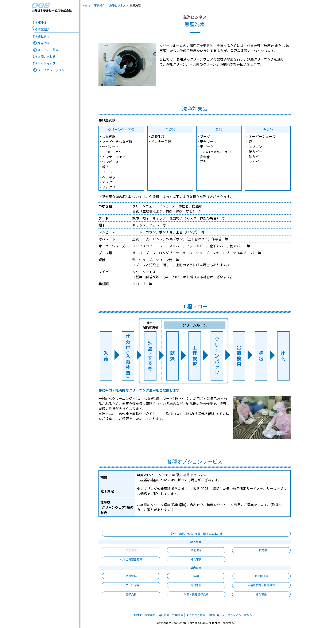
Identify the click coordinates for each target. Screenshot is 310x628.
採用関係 (177, 615)
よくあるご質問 (48, 50)
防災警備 (131, 576)
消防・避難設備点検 (196, 594)
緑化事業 (196, 559)
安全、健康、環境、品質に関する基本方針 (196, 534)
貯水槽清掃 (261, 576)
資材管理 (196, 585)
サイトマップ (46, 63)
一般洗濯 (261, 550)
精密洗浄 (196, 550)
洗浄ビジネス (117, 5)
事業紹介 (99, 5)
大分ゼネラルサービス (52, 7)
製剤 (196, 576)
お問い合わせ (46, 56)
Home (86, 5)
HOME (42, 22)
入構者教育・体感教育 (261, 585)
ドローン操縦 (131, 585)
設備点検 (131, 594)
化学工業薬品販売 (131, 559)
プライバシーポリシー (52, 70)
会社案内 (163, 615)
